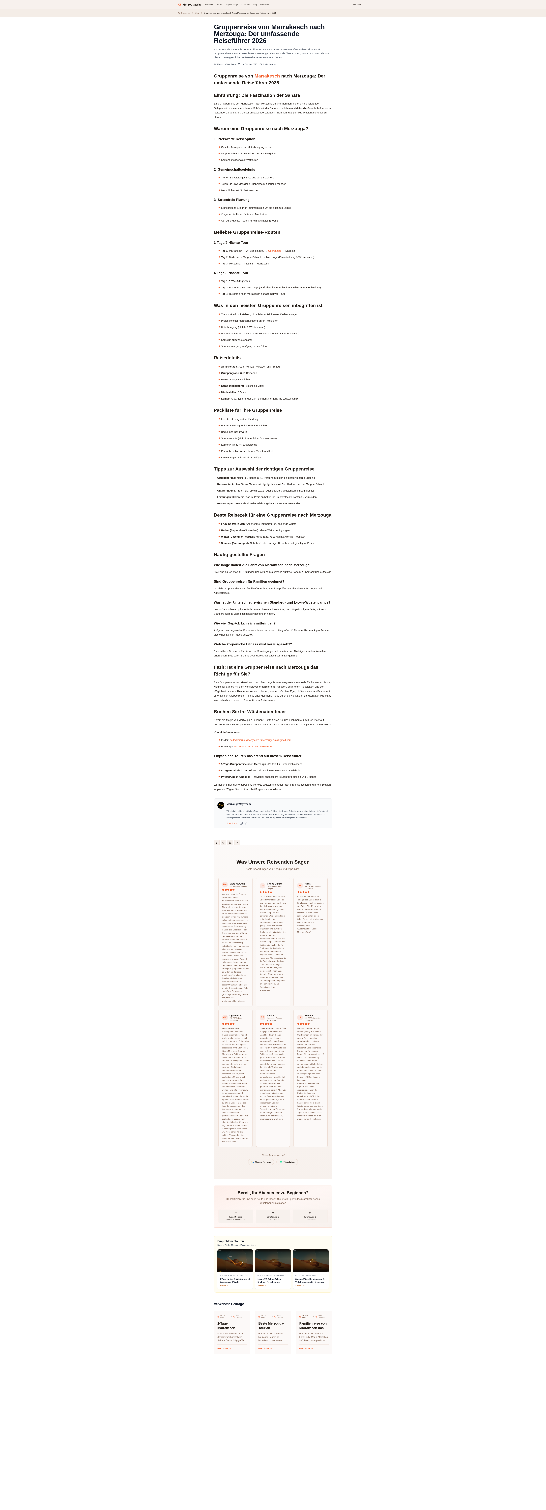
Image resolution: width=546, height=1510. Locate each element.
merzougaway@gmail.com (276, 740)
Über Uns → (232, 823)
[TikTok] (245, 823)
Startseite (209, 4)
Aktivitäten (246, 4)
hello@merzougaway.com (244, 740)
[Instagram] (241, 823)
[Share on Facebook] (217, 842)
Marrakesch (267, 75)
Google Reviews (263, 1162)
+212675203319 (243, 746)
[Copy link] (237, 842)
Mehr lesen (222, 1348)
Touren (219, 4)
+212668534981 (264, 746)
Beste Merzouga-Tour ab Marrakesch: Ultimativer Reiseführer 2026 (271, 1325)
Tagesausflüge (231, 4)
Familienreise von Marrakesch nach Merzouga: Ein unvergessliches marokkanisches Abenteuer (313, 1325)
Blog (255, 4)
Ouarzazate (274, 250)
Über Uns (264, 4)
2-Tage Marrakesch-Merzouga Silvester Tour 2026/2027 (228, 1325)
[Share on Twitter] (223, 842)
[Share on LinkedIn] (230, 842)
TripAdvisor (289, 1162)
